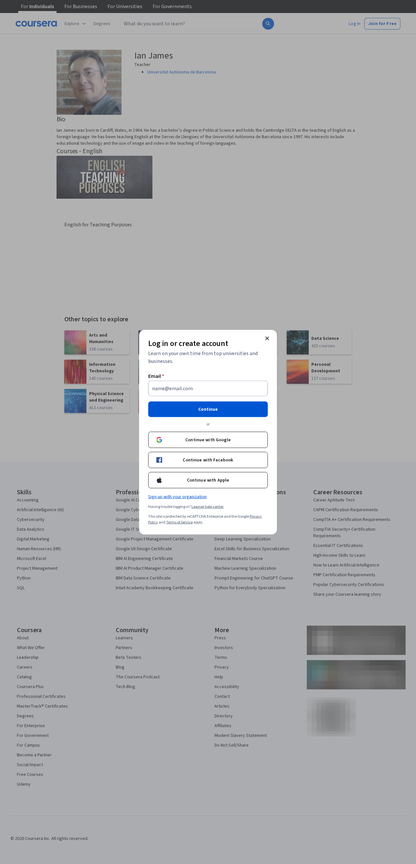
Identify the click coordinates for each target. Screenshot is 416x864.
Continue (208, 409)
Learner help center (207, 506)
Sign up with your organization (177, 496)
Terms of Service (179, 522)
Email (156, 376)
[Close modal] (267, 338)
